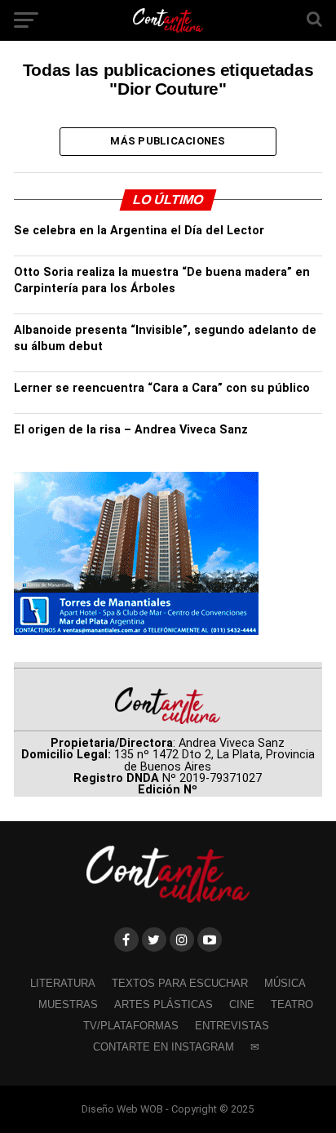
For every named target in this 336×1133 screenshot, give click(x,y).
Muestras (68, 1004)
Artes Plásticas (163, 1004)
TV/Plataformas (131, 1026)
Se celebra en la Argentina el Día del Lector (139, 231)
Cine (241, 1004)
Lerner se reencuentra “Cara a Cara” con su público (162, 388)
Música (285, 983)
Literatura (62, 983)
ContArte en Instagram (163, 1047)
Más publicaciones (167, 141)
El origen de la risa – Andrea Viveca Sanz (131, 430)
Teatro (292, 1004)
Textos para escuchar (180, 983)
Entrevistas (232, 1026)
